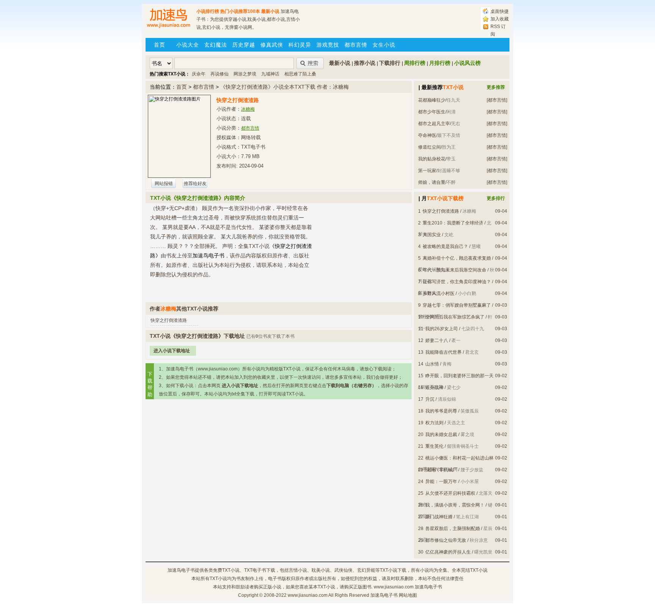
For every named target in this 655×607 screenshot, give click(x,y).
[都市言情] (497, 100)
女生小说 (384, 45)
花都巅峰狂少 (431, 100)
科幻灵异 (299, 45)
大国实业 (432, 234)
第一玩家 (427, 170)
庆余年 (198, 74)
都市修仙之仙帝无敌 (445, 540)
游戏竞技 (328, 45)
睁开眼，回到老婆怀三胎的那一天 (459, 375)
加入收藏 (499, 19)
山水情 (432, 364)
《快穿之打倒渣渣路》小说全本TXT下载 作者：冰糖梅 (284, 87)
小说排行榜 (207, 11)
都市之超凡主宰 (434, 123)
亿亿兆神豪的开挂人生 (448, 552)
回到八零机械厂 (441, 469)
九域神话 (270, 74)
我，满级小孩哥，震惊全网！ (454, 505)
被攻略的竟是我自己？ (445, 246)
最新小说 (270, 11)
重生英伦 (434, 446)
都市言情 (356, 45)
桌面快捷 (499, 11)
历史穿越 (243, 45)
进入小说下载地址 (172, 350)
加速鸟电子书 (181, 570)
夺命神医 (427, 135)
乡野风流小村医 (438, 293)
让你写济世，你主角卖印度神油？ (457, 281)
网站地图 (408, 595)
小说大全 (187, 45)
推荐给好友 (195, 183)
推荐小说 (364, 63)
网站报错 (164, 183)
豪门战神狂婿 (439, 516)
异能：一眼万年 (441, 481)
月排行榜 (439, 63)
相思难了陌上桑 (300, 74)
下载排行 (389, 63)
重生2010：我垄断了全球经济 (453, 223)
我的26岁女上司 (441, 328)
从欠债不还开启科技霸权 (450, 493)
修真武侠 (271, 45)
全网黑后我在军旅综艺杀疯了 (454, 317)
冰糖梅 (248, 109)
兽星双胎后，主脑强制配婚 (452, 528)
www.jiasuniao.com (308, 595)
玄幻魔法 (215, 45)
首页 (159, 45)
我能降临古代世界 (443, 352)
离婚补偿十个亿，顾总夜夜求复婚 (457, 258)
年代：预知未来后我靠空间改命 (454, 270)
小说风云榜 (467, 63)
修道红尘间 (429, 147)
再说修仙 (219, 74)
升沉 (429, 399)
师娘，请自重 (431, 182)
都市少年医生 (431, 111)
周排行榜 (414, 63)
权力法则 (434, 422)
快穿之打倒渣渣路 (168, 320)
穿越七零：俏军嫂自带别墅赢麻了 (457, 305)
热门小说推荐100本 (240, 11)
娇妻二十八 (436, 340)
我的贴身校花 (431, 159)
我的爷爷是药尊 (441, 411)
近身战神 (434, 387)
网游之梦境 (244, 74)
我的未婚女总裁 (441, 434)
